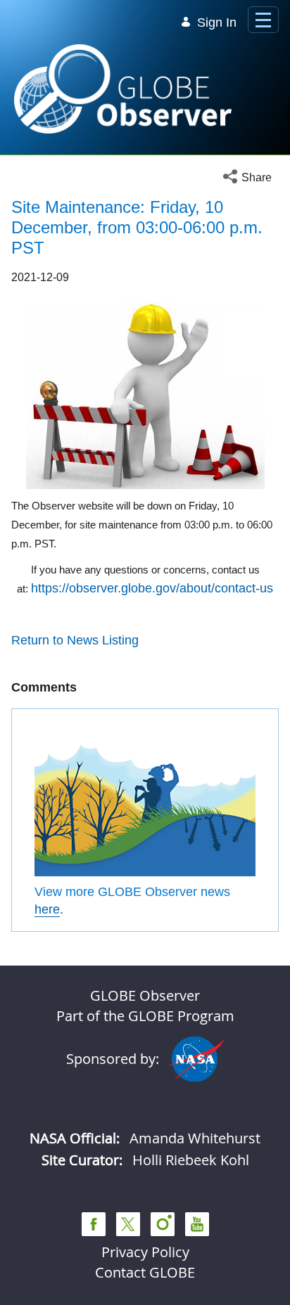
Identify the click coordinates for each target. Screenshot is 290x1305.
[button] (250, 177)
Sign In (217, 22)
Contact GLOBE (145, 1272)
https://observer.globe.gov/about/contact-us (152, 588)
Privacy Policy (145, 1251)
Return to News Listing (75, 640)
